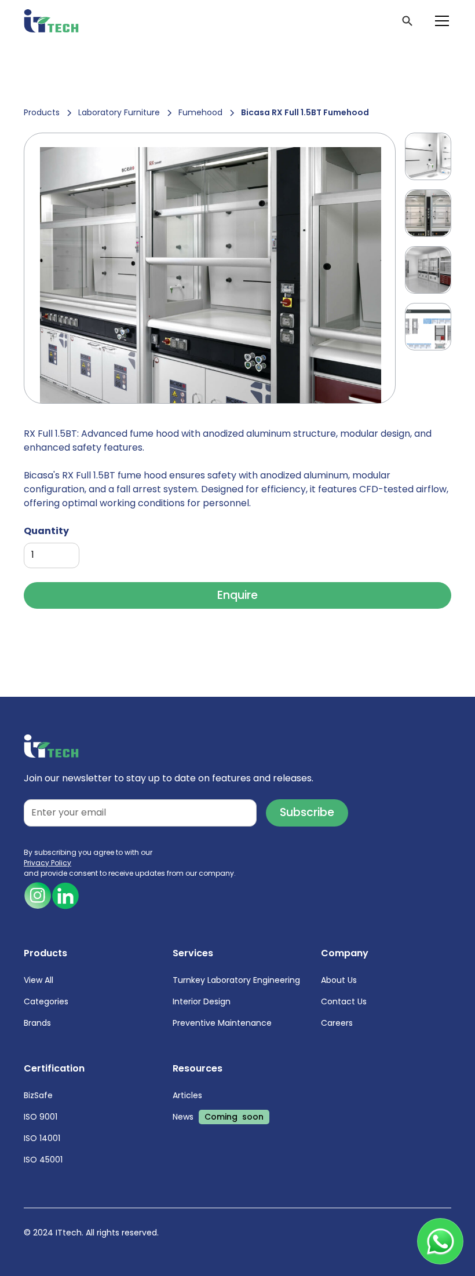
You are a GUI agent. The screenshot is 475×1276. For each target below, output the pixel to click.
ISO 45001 (43, 1159)
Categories (46, 1001)
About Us (339, 980)
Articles (187, 1095)
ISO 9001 (40, 1117)
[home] (51, 20)
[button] (439, 21)
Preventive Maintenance (222, 1023)
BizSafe (38, 1095)
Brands (37, 1023)
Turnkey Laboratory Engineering (236, 980)
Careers (337, 1023)
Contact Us (344, 1001)
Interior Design (202, 1001)
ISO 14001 (42, 1138)
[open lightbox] (210, 268)
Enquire (237, 595)
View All (38, 980)
